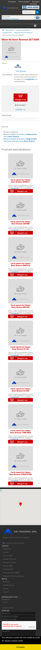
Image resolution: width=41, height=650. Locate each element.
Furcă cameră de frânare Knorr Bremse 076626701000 (20, 473)
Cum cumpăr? (24, 2)
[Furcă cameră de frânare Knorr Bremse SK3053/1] (20, 166)
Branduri (6, 592)
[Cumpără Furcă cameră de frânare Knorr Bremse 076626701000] (20, 484)
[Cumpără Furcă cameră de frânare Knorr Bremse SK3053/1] (20, 191)
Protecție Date (8, 569)
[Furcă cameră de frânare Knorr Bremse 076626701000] (20, 458)
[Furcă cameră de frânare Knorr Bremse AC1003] (20, 374)
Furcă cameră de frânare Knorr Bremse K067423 (20, 306)
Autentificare (6, 19)
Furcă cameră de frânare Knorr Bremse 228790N (20, 222)
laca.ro (5, 602)
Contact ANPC (8, 566)
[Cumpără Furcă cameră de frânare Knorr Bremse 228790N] (20, 233)
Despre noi (6, 549)
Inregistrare (15, 19)
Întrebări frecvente (9, 559)
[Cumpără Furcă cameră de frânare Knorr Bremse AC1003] (20, 400)
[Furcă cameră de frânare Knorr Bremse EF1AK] (20, 333)
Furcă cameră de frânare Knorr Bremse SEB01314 (20, 264)
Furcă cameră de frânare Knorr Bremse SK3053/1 (20, 181)
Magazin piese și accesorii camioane (16, 537)
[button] (20, 504)
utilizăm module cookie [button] (14, 641)
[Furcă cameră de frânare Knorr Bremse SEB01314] (20, 249)
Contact (13, 2)
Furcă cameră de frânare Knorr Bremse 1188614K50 (20, 431)
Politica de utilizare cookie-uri (13, 576)
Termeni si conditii (9, 562)
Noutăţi (5, 588)
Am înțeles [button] (20, 647)
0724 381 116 (20, 110)
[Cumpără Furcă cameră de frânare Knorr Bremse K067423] (20, 316)
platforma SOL (8, 608)
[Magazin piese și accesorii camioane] (10, 8)
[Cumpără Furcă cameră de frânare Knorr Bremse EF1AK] (20, 358)
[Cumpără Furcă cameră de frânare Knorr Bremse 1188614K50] (20, 442)
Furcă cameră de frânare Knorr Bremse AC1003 (20, 390)
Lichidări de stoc (8, 585)
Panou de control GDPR (11, 573)
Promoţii (6, 582)
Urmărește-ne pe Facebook (14, 543)
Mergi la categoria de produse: (20, 139)
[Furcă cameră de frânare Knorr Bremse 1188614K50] (20, 416)
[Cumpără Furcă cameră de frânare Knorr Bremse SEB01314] (20, 275)
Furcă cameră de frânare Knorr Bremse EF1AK (20, 348)
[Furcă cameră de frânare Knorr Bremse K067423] (20, 291)
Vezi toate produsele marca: (19, 141)
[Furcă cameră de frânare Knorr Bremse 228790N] (20, 207)
